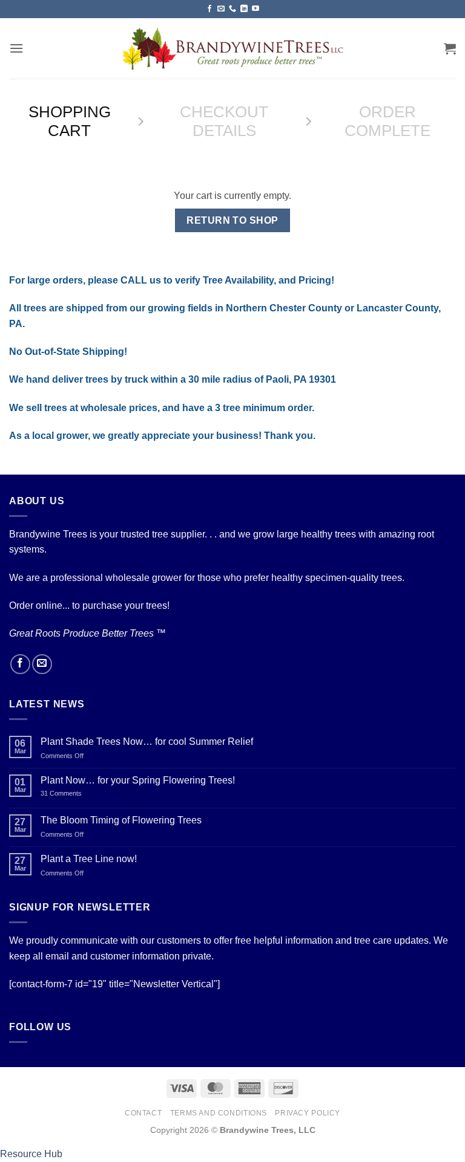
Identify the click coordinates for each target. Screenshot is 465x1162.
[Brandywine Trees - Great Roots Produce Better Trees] (232, 48)
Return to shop (232, 220)
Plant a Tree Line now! (89, 859)
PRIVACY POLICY (307, 1113)
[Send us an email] (221, 9)
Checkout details (224, 121)
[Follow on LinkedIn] (244, 9)
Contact (143, 1113)
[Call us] (232, 9)
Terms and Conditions (218, 1113)
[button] (16, 48)
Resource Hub (31, 1154)
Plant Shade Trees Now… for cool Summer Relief (147, 741)
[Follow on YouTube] (255, 9)
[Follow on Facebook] (209, 9)
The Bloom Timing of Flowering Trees (121, 820)
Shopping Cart (69, 121)
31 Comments (75, 793)
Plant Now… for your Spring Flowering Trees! (138, 780)
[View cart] (450, 48)
